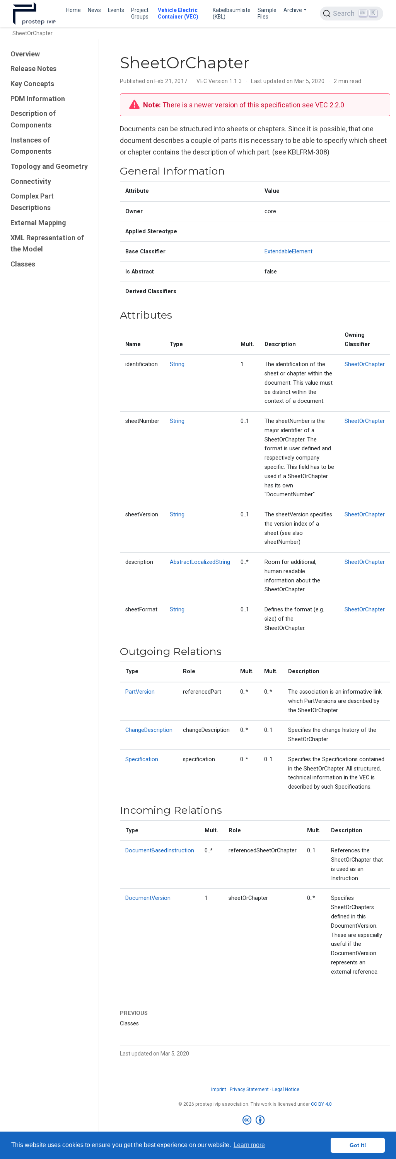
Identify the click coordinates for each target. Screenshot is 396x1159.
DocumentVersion (148, 898)
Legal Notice (285, 1089)
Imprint (218, 1089)
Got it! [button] (358, 1145)
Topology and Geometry (49, 166)
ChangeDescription (148, 730)
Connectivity (30, 181)
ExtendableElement (288, 251)
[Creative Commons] (255, 1120)
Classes (22, 264)
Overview (25, 54)
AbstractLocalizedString (200, 562)
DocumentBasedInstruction (159, 850)
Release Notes (33, 68)
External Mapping (38, 223)
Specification (141, 759)
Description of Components (33, 119)
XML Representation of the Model (47, 243)
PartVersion (140, 692)
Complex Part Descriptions (32, 202)
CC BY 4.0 (321, 1104)
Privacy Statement (249, 1089)
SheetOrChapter (365, 364)
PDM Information (37, 99)
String (177, 364)
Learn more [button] (249, 1145)
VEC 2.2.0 (329, 105)
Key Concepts (32, 84)
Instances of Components (30, 146)
